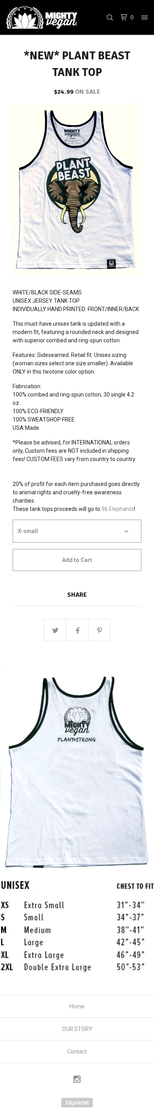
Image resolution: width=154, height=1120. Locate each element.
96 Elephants (117, 509)
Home (77, 1006)
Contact (77, 1051)
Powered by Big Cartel (77, 1102)
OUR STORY (77, 1029)
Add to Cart (77, 560)
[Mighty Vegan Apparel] (41, 17)
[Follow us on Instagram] (77, 1080)
